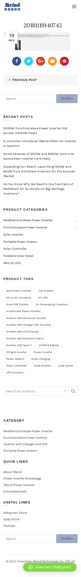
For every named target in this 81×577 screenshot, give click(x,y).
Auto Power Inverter (19, 290)
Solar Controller (15, 249)
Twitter (28, 61)
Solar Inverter (13, 234)
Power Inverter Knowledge (22, 478)
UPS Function (15, 372)
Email (52, 61)
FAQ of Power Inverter (19, 485)
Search (67, 98)
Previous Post (24, 80)
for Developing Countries (52, 304)
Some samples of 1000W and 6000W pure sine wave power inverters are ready (38, 156)
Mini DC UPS (12, 263)
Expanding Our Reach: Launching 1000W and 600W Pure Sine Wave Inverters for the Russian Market (39, 171)
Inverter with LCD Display (22, 331)
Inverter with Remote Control (24, 338)
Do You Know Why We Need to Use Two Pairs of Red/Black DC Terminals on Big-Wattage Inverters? (38, 188)
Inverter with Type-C (19, 345)
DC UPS (43, 297)
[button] (49, 567)
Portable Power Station (20, 242)
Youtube (9, 526)
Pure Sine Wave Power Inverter (25, 227)
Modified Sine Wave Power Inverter (28, 220)
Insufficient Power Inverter (23, 311)
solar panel (65, 365)
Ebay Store (11, 519)
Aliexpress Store (15, 513)
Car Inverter (46, 290)
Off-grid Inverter (16, 352)
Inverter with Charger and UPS (25, 444)
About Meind (12, 472)
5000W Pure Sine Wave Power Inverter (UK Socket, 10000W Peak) (35, 130)
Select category (65, 391)
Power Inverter (43, 352)
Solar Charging (40, 358)
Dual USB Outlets (17, 304)
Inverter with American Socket (26, 318)
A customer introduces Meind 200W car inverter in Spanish (40, 143)
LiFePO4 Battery (49, 345)
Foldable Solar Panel (18, 256)
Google (40, 61)
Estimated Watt (15, 491)
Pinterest (64, 61)
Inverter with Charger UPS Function (28, 324)
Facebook (16, 61)
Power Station (15, 358)
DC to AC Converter (18, 297)
